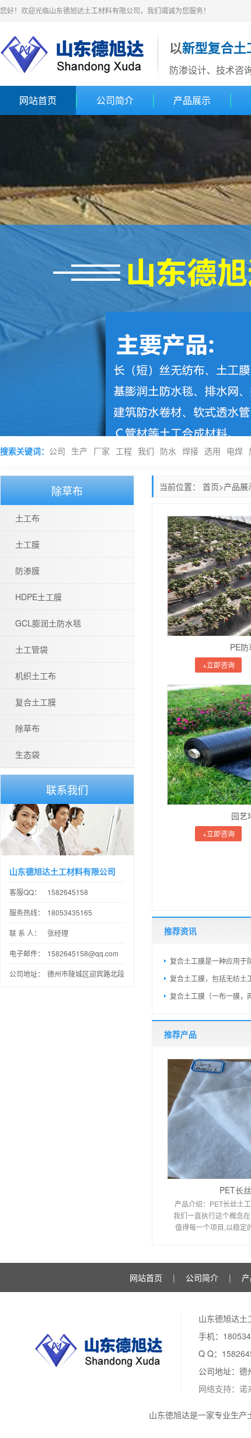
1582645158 (67, 892)
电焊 (234, 451)
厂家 (101, 451)
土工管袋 (31, 649)
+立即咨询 (219, 665)
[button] (25, 276)
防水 (168, 451)
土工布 (27, 518)
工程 (124, 451)
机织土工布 (35, 675)
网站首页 (38, 100)
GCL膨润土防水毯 (48, 623)
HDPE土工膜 (38, 597)
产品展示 (192, 100)
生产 (79, 451)
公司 (57, 451)
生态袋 (27, 754)
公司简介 (115, 100)
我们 (146, 451)
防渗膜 (27, 570)
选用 (212, 451)
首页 (211, 486)
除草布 (27, 728)
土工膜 (27, 544)
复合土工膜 (35, 702)
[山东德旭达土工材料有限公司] (73, 52)
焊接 (190, 451)
